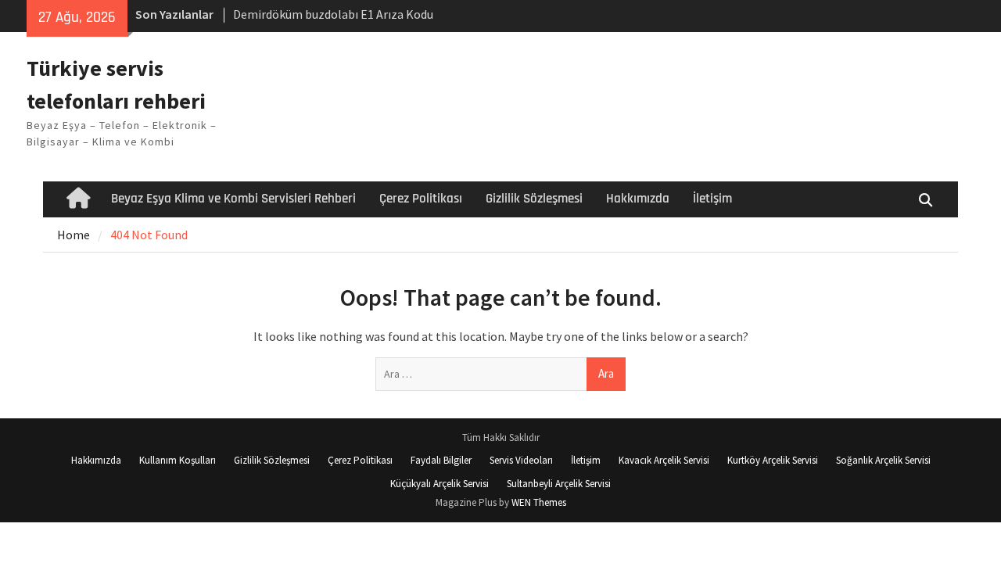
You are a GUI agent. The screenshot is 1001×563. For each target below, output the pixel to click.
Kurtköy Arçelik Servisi (772, 460)
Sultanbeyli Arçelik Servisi (559, 483)
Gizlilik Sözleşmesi (534, 198)
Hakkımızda (637, 198)
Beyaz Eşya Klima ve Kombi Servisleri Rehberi (233, 198)
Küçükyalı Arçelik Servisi (439, 483)
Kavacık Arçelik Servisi (664, 460)
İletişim (712, 198)
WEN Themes (538, 502)
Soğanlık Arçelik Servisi (883, 460)
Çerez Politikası (420, 198)
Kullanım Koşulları (177, 460)
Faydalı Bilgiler (441, 460)
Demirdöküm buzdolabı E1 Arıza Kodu (333, 14)
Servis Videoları (521, 460)
